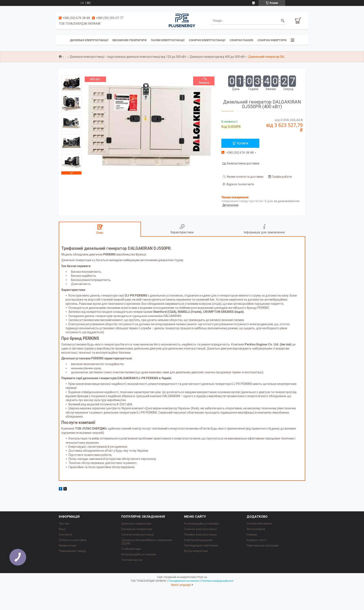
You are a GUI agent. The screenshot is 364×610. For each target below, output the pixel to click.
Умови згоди (67, 545)
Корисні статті (256, 540)
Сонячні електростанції (207, 40)
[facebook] (60, 489)
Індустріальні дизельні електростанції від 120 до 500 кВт (146, 56)
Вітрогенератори (196, 551)
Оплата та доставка (73, 540)
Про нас (64, 523)
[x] (65, 489)
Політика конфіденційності (217, 580)
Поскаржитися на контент (183, 580)
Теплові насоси (131, 560)
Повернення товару (72, 551)
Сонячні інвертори (271, 40)
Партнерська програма (263, 545)
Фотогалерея (256, 529)
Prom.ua (202, 577)
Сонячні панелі (241, 40)
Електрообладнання (198, 540)
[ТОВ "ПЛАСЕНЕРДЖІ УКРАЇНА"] (182, 20)
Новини (252, 534)
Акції (62, 529)
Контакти (65, 534)
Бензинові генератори (129, 40)
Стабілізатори (131, 549)
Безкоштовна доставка (243, 163)
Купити (242, 143)
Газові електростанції (168, 40)
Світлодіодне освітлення (201, 545)
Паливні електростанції (200, 534)
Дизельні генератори (136, 523)
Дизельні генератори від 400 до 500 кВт (217, 56)
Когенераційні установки (138, 554)
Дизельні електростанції (89, 40)
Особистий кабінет (260, 523)
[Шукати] (282, 20)
